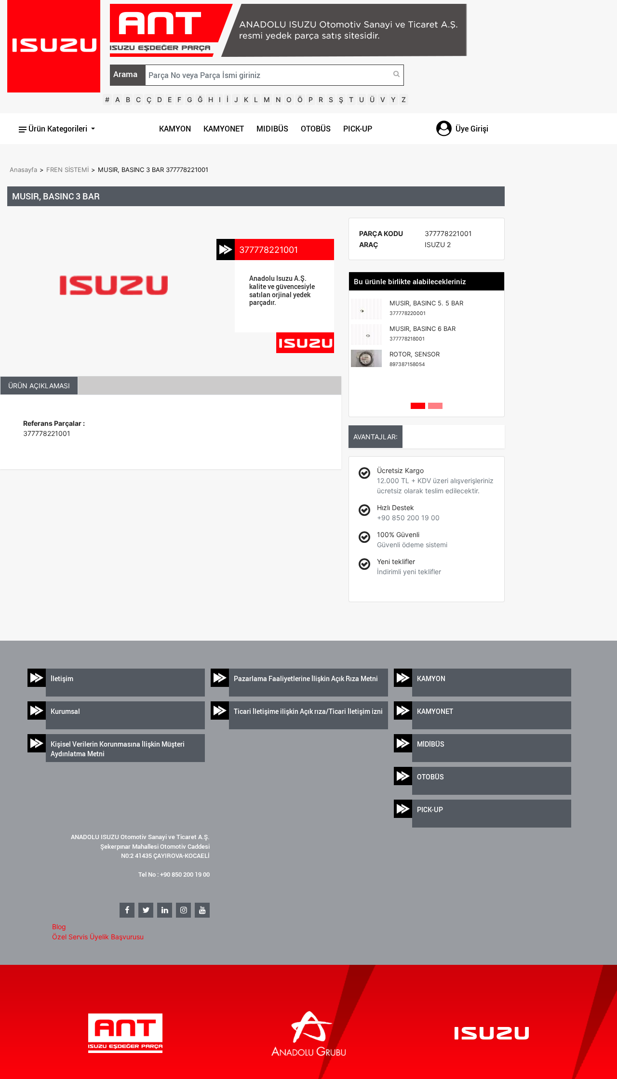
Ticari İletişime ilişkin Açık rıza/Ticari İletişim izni (308, 711)
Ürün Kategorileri (58, 128)
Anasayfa (23, 169)
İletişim (62, 678)
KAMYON (175, 128)
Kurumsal (65, 711)
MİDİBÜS (430, 744)
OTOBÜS (316, 128)
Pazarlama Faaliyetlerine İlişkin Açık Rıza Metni (306, 678)
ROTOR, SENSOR (414, 359)
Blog (59, 926)
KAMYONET (223, 128)
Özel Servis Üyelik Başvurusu (98, 937)
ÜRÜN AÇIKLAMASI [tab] (39, 386)
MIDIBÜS (272, 128)
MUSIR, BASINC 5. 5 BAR (426, 307)
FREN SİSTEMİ (67, 169)
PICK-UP (357, 128)
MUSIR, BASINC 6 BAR (422, 333)
